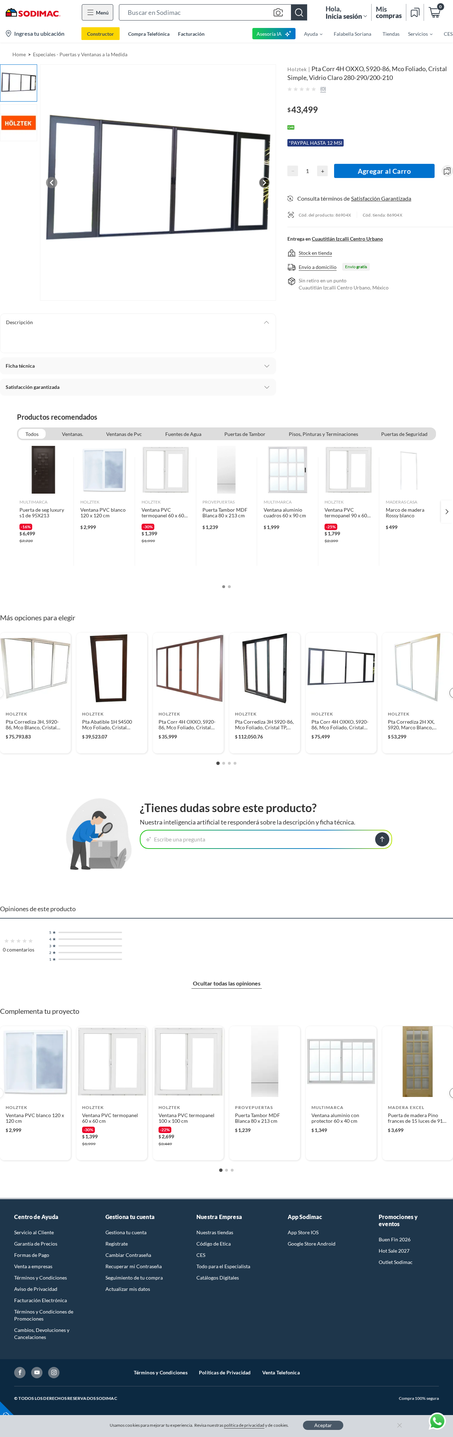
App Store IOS (303, 1232)
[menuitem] (309, 33)
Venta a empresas (33, 1266)
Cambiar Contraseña (128, 1255)
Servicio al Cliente (34, 1232)
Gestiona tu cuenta (126, 1232)
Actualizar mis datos (127, 1289)
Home (19, 54)
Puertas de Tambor (244, 434)
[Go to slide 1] (218, 763)
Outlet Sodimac (396, 1262)
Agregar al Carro (384, 171)
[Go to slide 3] (229, 763)
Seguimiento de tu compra (134, 1278)
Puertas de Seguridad (404, 434)
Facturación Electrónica (40, 1300)
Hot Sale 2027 (394, 1251)
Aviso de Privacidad (35, 1289)
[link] (43, 511)
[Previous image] (51, 182)
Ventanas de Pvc (124, 434)
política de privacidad (244, 1425)
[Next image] (264, 182)
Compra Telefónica (149, 34)
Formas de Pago (31, 1255)
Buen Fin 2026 (395, 1239)
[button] (213, 12)
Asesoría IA (269, 34)
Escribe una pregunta (179, 839)
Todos (32, 434)
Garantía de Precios (35, 1244)
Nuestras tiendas (214, 1232)
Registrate (116, 1244)
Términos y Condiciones (40, 1278)
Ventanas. (72, 434)
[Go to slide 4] (235, 763)
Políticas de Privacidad (225, 1372)
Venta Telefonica (281, 1372)
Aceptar (323, 1425)
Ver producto (35, 743)
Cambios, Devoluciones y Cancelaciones (41, 1333)
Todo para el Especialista (223, 1266)
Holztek (297, 69)
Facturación (191, 34)
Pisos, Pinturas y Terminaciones (323, 434)
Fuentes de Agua (183, 434)
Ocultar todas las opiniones (226, 983)
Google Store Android (312, 1244)
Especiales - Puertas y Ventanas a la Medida (80, 54)
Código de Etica (213, 1244)
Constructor (100, 34)
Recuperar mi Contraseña (133, 1266)
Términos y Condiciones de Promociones (43, 1315)
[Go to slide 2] (223, 763)
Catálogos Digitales (217, 1278)
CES (200, 1255)
